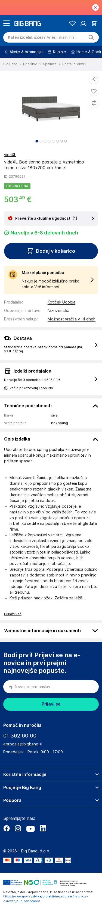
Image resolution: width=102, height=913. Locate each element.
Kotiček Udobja (61, 302)
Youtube (30, 828)
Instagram (18, 828)
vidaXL (10, 155)
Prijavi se (51, 704)
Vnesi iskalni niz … (43, 37)
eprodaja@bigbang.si (22, 744)
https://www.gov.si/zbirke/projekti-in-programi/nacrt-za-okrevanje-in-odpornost (45, 898)
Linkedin (43, 828)
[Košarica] (94, 23)
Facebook (6, 828)
